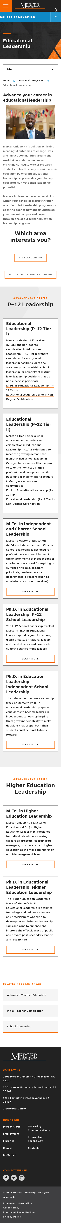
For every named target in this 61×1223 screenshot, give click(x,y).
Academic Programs (31, 80)
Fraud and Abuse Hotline (19, 1212)
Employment (11, 1134)
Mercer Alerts (11, 1126)
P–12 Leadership (30, 258)
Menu (11, 69)
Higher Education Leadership (30, 275)
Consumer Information (17, 1203)
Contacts (34, 1148)
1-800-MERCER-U (14, 1108)
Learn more (38, 593)
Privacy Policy (12, 1217)
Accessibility (11, 1208)
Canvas (7, 1148)
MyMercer (9, 1155)
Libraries (8, 1141)
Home (6, 80)
